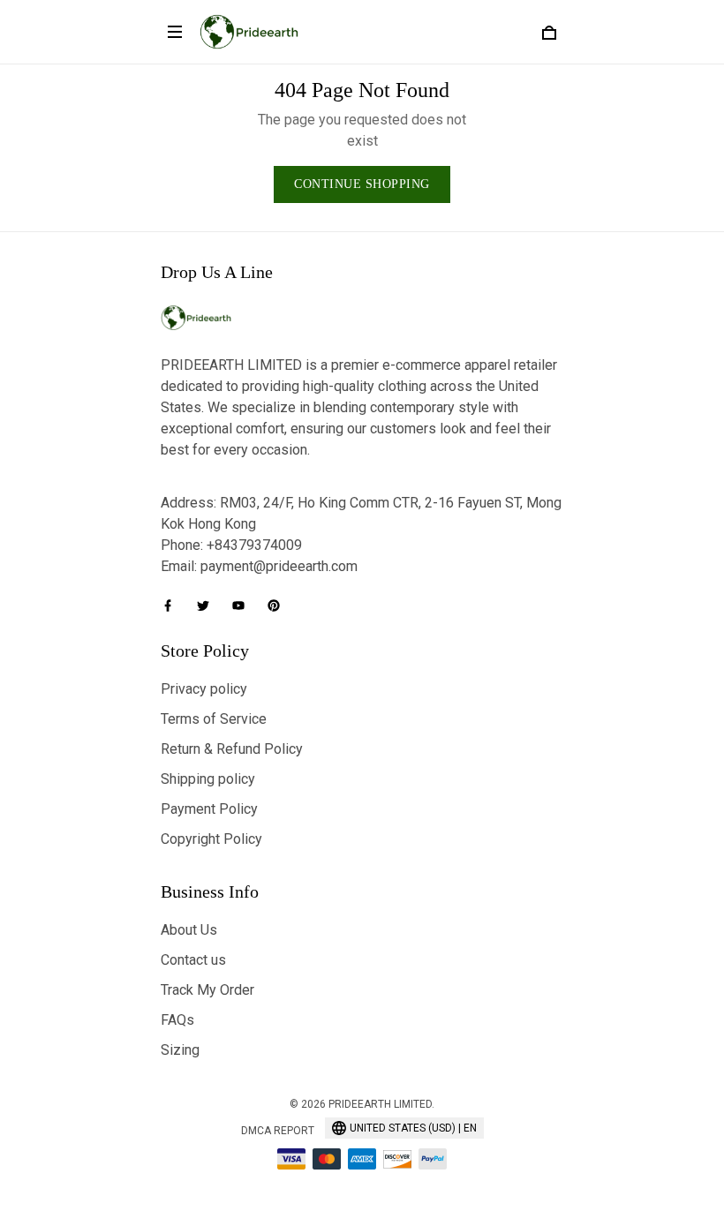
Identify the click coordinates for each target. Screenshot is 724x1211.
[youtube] (243, 605)
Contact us (193, 960)
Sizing (180, 1050)
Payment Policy (209, 809)
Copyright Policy (211, 839)
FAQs (177, 1020)
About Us (189, 929)
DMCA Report (277, 1130)
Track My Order (207, 990)
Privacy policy (204, 689)
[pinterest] (279, 605)
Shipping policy (208, 779)
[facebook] (173, 605)
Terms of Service (214, 719)
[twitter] (208, 605)
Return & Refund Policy (232, 749)
